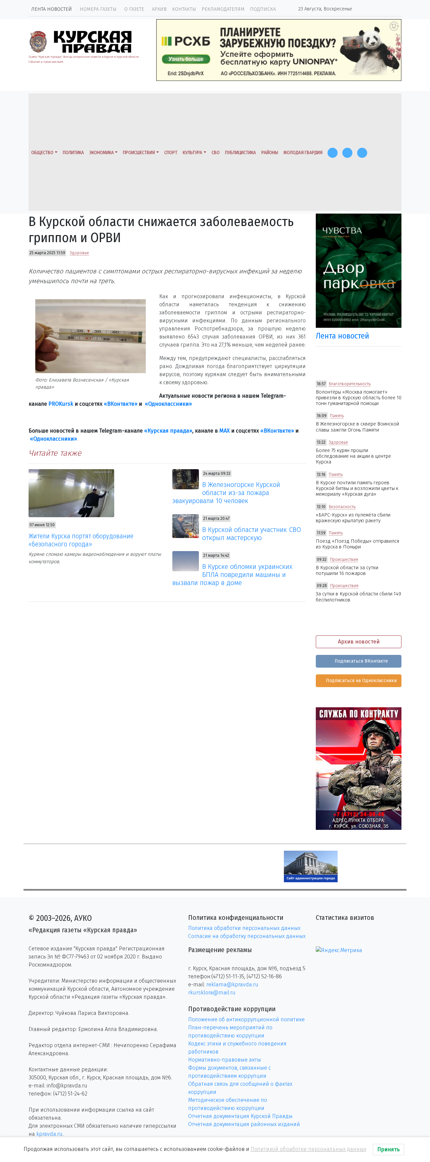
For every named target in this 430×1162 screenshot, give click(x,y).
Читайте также (55, 453)
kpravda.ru (49, 1134)
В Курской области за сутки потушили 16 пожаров (347, 570)
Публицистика (240, 152)
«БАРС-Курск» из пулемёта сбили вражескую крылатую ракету (353, 518)
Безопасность (342, 506)
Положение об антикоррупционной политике (246, 1019)
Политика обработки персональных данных (244, 928)
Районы (269, 152)
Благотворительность (350, 384)
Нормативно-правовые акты (224, 1060)
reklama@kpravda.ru (232, 984)
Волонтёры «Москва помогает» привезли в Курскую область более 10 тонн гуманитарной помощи (358, 398)
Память (337, 415)
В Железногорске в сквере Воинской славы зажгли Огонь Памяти (357, 427)
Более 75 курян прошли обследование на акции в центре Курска (353, 456)
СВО (216, 152)
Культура (192, 152)
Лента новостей (51, 9)
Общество (42, 152)
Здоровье (79, 253)
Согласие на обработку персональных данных (246, 936)
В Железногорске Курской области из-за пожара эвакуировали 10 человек (226, 493)
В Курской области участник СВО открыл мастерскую (251, 534)
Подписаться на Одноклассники (361, 680)
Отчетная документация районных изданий (244, 1124)
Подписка (263, 9)
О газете (134, 9)
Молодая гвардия (303, 152)
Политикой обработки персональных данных (308, 1149)
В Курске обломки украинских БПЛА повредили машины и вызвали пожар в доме (232, 575)
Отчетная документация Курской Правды (240, 1116)
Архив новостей (359, 641)
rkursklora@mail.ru (211, 992)
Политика (73, 152)
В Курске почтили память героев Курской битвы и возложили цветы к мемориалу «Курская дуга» (357, 488)
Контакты (184, 9)
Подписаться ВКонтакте (360, 661)
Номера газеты (98, 9)
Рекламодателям (223, 9)
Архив (159, 9)
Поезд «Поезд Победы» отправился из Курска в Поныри (357, 544)
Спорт (170, 152)
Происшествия (139, 152)
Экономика (101, 152)
